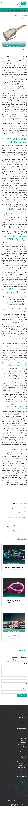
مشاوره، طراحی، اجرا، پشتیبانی (19, 761)
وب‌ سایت (24, 688)
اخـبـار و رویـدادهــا (22, 746)
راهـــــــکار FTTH (22, 771)
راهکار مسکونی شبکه (22, 763)
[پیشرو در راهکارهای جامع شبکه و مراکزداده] (22, 4)
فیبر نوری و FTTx (20, 512)
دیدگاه (25, 663)
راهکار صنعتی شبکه (22, 767)
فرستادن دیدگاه (21, 695)
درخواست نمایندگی (22, 742)
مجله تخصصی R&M (13, 569)
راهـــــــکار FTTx (22, 772)
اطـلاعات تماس (23, 738)
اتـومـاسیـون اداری (22, 751)
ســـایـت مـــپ (23, 753)
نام (25, 677)
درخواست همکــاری (22, 744)
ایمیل (25, 683)
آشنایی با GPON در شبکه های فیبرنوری (13, 484)
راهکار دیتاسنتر (23, 769)
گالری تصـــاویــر (22, 747)
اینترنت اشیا (22, 638)
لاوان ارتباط (21, 508)
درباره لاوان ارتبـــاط (22, 740)
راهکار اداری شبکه (22, 765)
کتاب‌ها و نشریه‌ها (22, 749)
